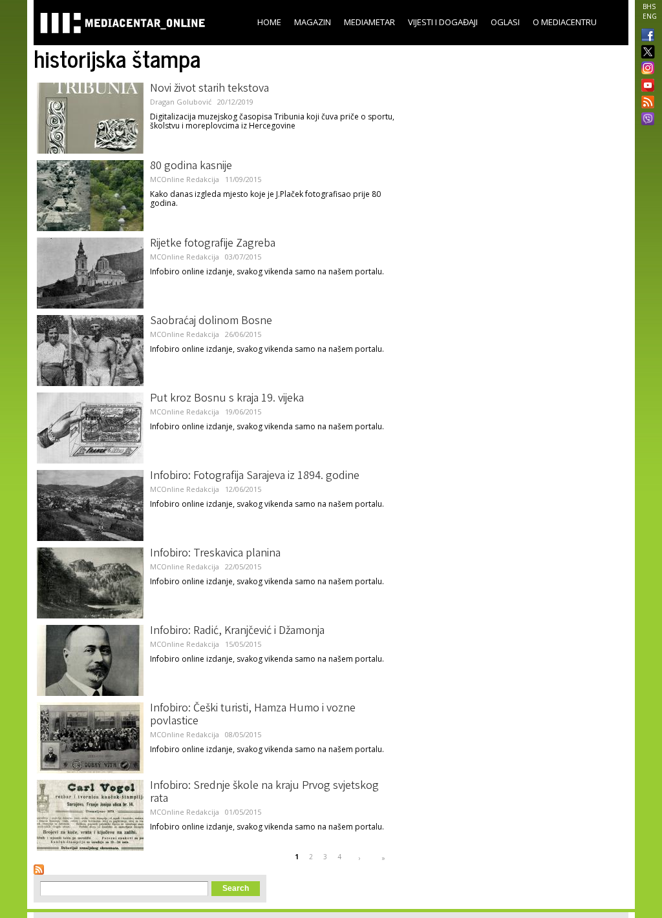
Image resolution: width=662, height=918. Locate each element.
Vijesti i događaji (443, 22)
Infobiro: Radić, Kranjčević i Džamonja (237, 631)
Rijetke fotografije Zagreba (212, 244)
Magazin (312, 22)
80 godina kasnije (191, 166)
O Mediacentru (565, 22)
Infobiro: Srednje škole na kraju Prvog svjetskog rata (264, 793)
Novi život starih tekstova (209, 89)
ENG (650, 16)
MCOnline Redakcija (184, 179)
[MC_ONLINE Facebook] (645, 36)
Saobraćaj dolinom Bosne (211, 321)
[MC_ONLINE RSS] (645, 103)
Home (269, 22)
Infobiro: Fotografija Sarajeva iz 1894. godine (254, 476)
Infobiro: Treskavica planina (215, 554)
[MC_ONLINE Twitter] (645, 53)
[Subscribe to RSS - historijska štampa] (39, 869)
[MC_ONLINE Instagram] (645, 69)
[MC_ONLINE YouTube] (645, 85)
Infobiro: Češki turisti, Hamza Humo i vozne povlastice (253, 715)
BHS (649, 6)
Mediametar (369, 22)
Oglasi (505, 22)
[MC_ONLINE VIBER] (645, 120)
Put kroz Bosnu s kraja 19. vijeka (227, 399)
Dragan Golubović (180, 102)
